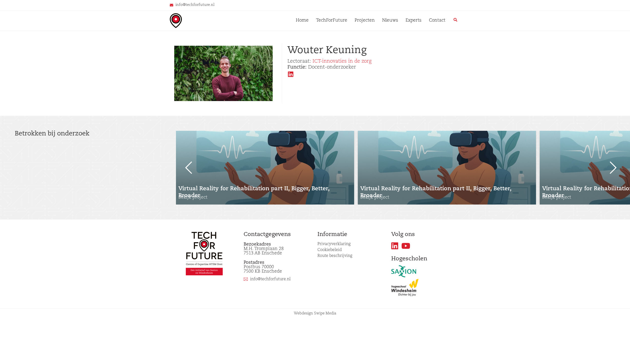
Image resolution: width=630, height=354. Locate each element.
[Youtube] (405, 245)
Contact (437, 20)
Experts (414, 20)
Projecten (365, 20)
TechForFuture (331, 20)
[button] (185, 167)
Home (302, 20)
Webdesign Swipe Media (315, 313)
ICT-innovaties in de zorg (342, 61)
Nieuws (390, 20)
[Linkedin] (394, 245)
